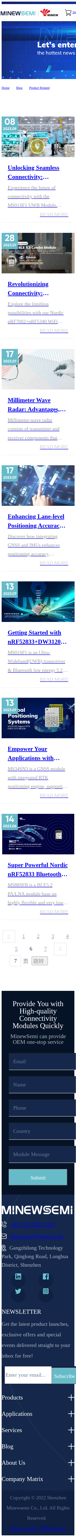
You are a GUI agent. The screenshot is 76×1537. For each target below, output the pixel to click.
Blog (19, 88)
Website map (53, 1528)
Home (6, 88)
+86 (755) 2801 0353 (32, 1224)
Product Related (39, 88)
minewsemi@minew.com (36, 1236)
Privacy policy (24, 1528)
